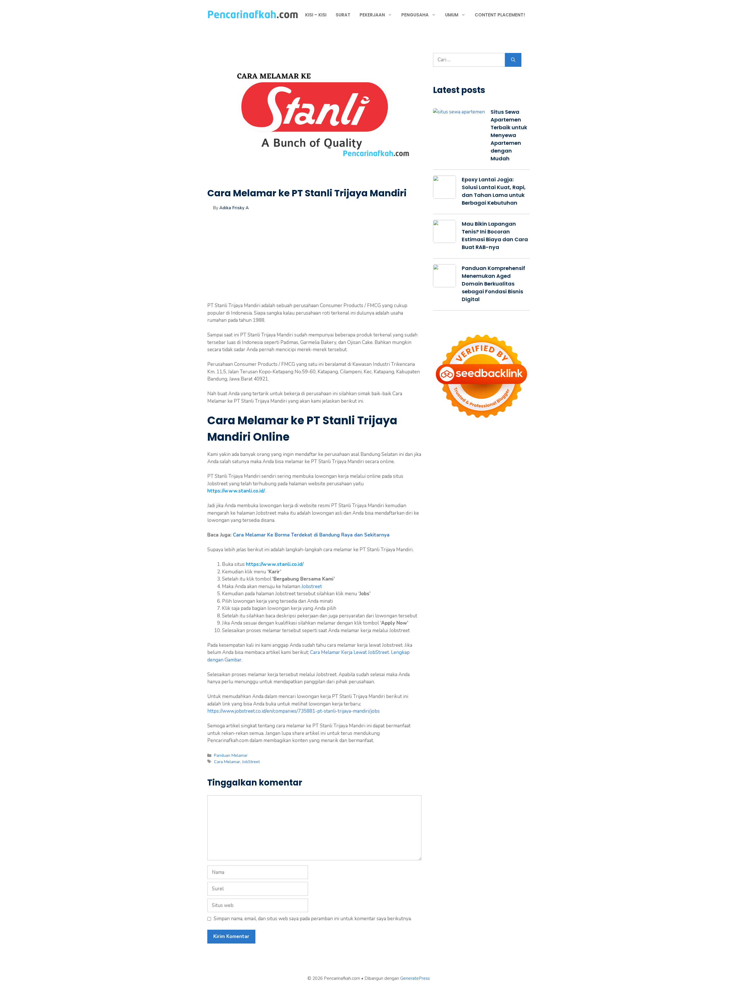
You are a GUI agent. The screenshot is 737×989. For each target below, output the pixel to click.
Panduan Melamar (231, 755)
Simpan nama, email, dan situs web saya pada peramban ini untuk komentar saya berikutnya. (313, 918)
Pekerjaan (372, 15)
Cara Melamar (227, 761)
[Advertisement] (314, 261)
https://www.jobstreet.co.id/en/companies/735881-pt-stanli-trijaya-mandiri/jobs (293, 711)
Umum (451, 15)
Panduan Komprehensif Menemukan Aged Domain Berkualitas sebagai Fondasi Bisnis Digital (493, 284)
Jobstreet (311, 586)
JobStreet (251, 761)
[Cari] (513, 60)
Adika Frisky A (234, 208)
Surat (343, 15)
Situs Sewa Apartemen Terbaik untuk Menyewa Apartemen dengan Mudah (509, 135)
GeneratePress (415, 978)
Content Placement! (500, 15)
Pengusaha (415, 15)
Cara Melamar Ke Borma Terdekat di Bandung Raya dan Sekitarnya (311, 535)
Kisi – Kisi (315, 15)
